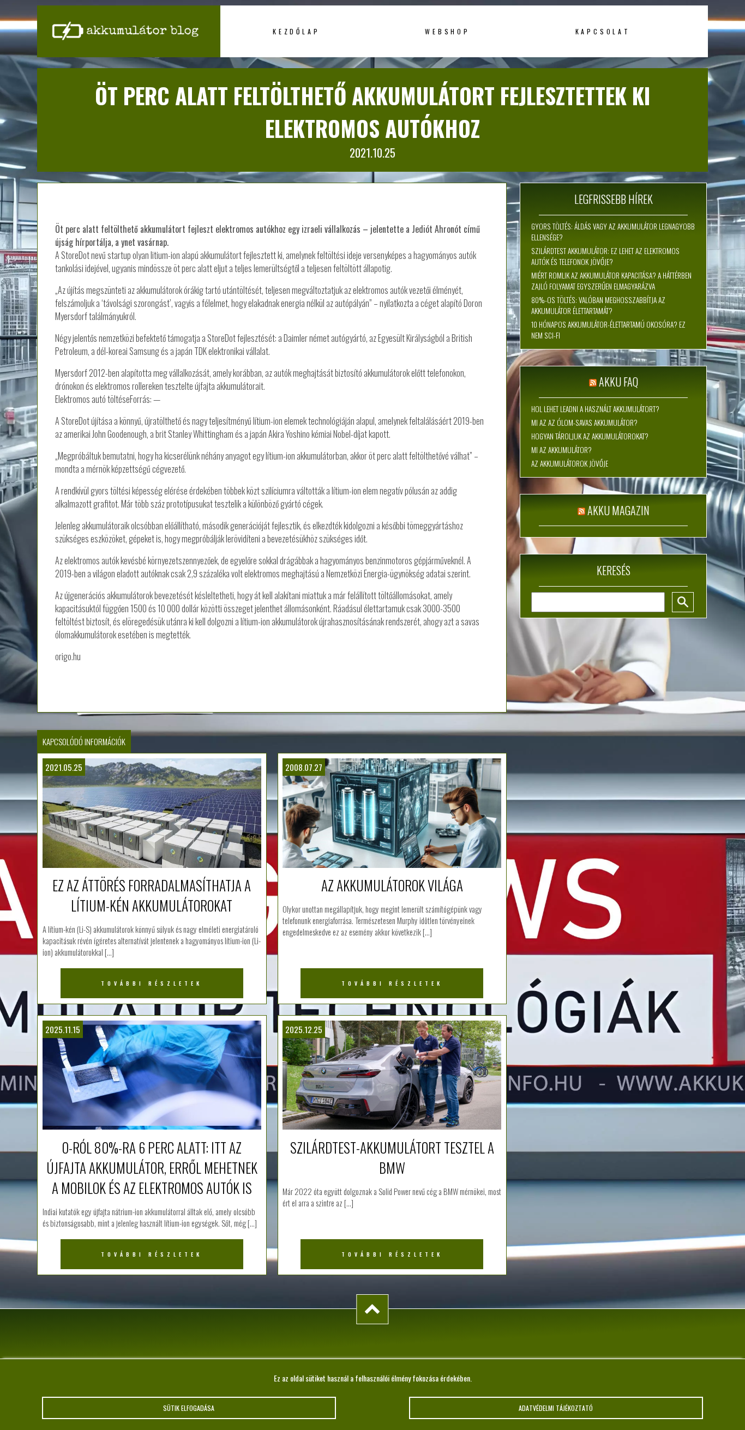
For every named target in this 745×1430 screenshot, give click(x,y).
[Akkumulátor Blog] (128, 55)
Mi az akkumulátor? (561, 449)
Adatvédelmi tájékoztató (556, 1408)
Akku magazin (618, 510)
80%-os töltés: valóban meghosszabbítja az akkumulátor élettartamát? (598, 305)
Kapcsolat (602, 31)
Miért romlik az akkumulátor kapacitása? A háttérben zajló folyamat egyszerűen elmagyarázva (611, 281)
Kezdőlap (296, 31)
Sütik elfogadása (188, 1408)
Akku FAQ (618, 381)
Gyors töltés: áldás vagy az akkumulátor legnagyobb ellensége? (613, 232)
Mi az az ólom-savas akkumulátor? (584, 422)
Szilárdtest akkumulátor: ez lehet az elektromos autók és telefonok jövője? (605, 256)
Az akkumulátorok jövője (569, 463)
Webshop (447, 31)
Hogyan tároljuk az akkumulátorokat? (589, 436)
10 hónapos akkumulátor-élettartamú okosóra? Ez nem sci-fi (608, 330)
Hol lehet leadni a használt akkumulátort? (595, 408)
